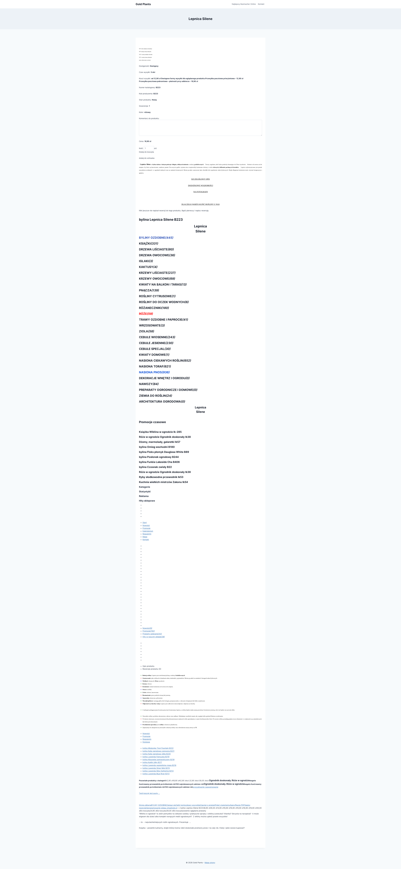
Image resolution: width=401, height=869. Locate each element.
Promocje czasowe (152, 422)
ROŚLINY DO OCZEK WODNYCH (164, 302)
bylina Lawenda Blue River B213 (156, 774)
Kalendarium (148, 531)
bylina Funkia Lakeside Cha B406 (159, 462)
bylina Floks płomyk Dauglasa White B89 (164, 451)
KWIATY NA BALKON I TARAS (163, 284)
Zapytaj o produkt (207, 805)
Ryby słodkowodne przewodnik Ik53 (161, 477)
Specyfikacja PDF (237, 805)
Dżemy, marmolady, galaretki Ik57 (159, 441)
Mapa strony (210, 863)
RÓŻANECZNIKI (154, 308)
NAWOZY (149, 384)
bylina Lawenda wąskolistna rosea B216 (159, 765)
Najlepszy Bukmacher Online (244, 4)
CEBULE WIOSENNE (157, 337)
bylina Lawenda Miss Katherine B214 (158, 771)
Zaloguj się (171, 805)
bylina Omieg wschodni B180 (157, 446)
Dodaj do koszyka (146, 152)
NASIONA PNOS (154, 372)
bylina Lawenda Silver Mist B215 (156, 768)
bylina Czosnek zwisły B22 (155, 467)
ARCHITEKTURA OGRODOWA (162, 401)
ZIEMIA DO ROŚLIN (155, 395)
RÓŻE (146, 314)
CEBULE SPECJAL (155, 349)
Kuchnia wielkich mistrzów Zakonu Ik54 (163, 482)
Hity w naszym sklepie (154, 637)
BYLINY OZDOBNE (156, 237)
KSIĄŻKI (148, 243)
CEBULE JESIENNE (156, 343)
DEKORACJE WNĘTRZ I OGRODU (164, 378)
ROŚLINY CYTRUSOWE (157, 296)
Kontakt (261, 4)
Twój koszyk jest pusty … (149, 793)
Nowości (146, 525)
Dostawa (146, 742)
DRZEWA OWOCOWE (157, 255)
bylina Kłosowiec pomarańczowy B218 (158, 760)
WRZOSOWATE (152, 325)
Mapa (145, 537)
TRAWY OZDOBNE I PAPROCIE (163, 319)
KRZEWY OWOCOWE (157, 278)
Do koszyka (145, 811)
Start (145, 523)
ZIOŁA (146, 331)
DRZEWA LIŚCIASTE (156, 249)
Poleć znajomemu (222, 805)
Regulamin (147, 534)
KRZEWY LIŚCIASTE (157, 273)
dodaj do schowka (146, 158)
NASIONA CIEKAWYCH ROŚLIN (165, 360)
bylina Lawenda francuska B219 (156, 757)
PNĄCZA (149, 290)
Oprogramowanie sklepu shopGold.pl (161, 808)
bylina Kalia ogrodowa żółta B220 (157, 754)
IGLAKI (146, 261)
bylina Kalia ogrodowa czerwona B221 (158, 751)
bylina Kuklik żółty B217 (152, 762)
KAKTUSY (148, 267)
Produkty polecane (152, 634)
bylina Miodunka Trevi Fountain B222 (158, 748)
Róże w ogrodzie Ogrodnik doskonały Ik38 (165, 436)
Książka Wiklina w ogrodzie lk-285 (160, 431)
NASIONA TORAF (155, 366)
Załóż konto (180, 805)
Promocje (146, 528)
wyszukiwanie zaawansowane (205, 787)
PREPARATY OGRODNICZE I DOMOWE (168, 390)
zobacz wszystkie (192, 805)
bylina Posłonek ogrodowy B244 (159, 456)
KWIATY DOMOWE (154, 354)
